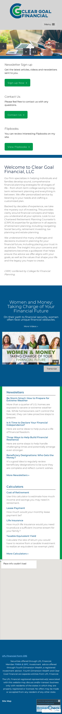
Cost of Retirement (17, 492)
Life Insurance (14, 520)
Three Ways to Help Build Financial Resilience (27, 438)
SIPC (26, 664)
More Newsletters (17, 475)
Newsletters (15, 392)
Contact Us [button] (15, 115)
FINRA (18, 664)
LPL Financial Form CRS (14, 656)
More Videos (31, 326)
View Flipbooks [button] (17, 147)
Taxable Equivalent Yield (21, 536)
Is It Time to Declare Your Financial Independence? (27, 423)
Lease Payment (15, 508)
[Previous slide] (3, 46)
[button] (49, 24)
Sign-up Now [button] (16, 83)
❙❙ (34, 51)
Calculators (14, 486)
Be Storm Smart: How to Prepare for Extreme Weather (27, 399)
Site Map (6, 701)
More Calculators (17, 553)
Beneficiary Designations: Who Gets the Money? (30, 456)
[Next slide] (59, 46)
